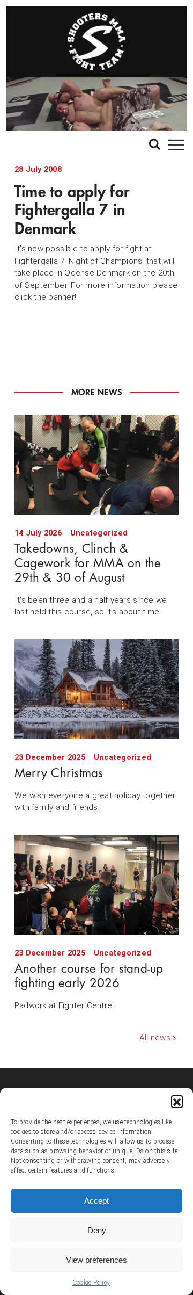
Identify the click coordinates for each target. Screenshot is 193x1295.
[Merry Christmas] (96, 689)
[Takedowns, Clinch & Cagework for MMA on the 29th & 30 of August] (96, 465)
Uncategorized (99, 533)
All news (154, 1038)
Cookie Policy (91, 1282)
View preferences (96, 1259)
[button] (177, 1101)
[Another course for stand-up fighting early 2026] (96, 885)
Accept (96, 1200)
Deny (96, 1230)
